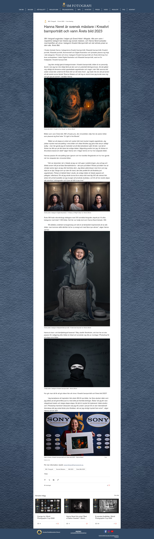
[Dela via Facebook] (45, 480)
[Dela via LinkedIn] (53, 480)
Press (46, 473)
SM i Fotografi (49, 469)
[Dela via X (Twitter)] (49, 480)
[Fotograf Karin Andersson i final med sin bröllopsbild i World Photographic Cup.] (106, 506)
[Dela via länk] (58, 480)
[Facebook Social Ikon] (105, 531)
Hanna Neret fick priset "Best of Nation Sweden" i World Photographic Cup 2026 (76, 517)
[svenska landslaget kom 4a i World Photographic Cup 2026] (48, 506)
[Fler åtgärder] (109, 21)
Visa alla (116, 495)
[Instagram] (108, 531)
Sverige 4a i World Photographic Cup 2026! (46, 517)
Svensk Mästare (60, 469)
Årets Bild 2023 (80, 469)
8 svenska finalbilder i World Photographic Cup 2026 (105, 517)
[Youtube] (112, 531)
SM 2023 (70, 469)
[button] (115, 9)
